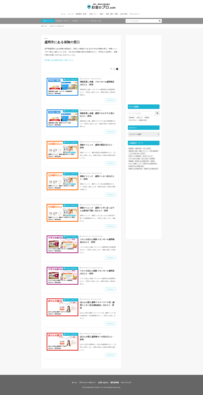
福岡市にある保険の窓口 (151, 168)
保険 (101, 14)
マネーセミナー (134, 14)
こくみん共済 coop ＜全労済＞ (137, 153)
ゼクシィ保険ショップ (135, 163)
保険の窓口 (138, 148)
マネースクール (84, 21)
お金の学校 (123, 14)
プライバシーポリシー (87, 382)
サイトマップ (126, 382)
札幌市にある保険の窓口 (136, 168)
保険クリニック (143, 151)
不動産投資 (59, 21)
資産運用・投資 (81, 14)
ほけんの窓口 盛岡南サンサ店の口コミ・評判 (97, 338)
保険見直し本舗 (96, 21)
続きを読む (110, 100)
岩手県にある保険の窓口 (71, 79)
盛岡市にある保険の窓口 (57, 26)
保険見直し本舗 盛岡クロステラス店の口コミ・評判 (97, 114)
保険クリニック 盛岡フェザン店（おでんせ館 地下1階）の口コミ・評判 (97, 209)
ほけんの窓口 (147, 148)
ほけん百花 (145, 158)
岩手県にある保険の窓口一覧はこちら (59, 60)
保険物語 (131, 161)
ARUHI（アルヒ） (148, 156)
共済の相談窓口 (154, 151)
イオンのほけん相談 (134, 158)
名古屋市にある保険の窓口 (136, 166)
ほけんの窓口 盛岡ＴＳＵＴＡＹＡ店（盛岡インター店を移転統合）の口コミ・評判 (97, 305)
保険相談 (75, 21)
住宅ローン (93, 14)
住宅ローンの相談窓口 (135, 156)
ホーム (63, 14)
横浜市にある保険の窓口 (142, 161)
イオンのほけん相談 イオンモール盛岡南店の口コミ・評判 (97, 240)
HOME (45, 26)
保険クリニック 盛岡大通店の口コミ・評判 (97, 146)
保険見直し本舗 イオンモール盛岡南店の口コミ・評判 (97, 83)
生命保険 (152, 158)
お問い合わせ (103, 382)
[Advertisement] (144, 68)
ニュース (71, 14)
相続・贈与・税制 (112, 14)
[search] (160, 21)
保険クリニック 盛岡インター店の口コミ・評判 (97, 177)
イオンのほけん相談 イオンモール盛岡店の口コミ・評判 (97, 272)
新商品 (153, 161)
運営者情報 (114, 382)
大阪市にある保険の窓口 (150, 163)
